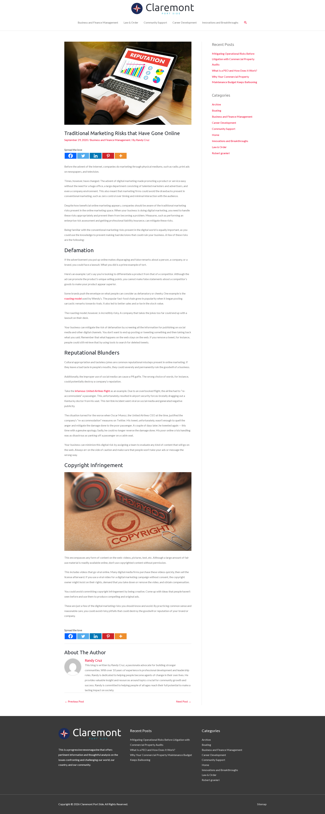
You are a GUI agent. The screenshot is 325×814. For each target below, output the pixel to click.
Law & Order (131, 22)
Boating (216, 110)
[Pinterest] (108, 156)
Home (215, 134)
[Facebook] (71, 156)
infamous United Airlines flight (92, 390)
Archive (216, 104)
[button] (245, 22)
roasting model (73, 298)
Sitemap (262, 804)
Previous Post (74, 701)
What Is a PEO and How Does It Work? (234, 70)
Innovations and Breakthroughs (220, 22)
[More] (121, 156)
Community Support (155, 22)
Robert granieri (221, 153)
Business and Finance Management (98, 22)
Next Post (183, 701)
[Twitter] (83, 156)
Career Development (184, 22)
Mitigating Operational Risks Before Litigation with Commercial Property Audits (233, 59)
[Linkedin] (96, 156)
